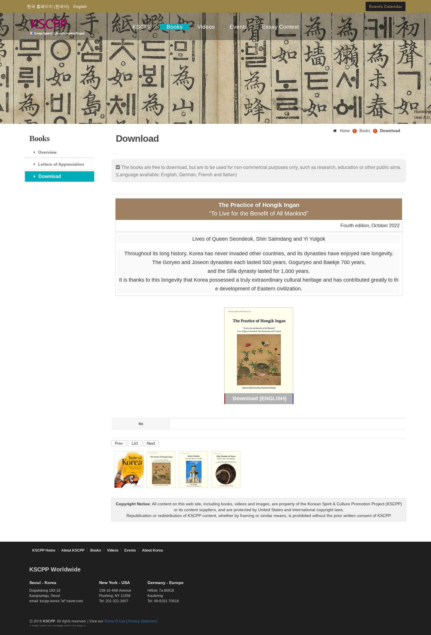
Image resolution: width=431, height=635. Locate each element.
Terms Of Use (114, 620)
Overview (47, 152)
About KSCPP (72, 550)
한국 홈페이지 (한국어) (48, 6)
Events (238, 27)
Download (49, 176)
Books (175, 27)
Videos (206, 27)
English (80, 6)
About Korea (152, 550)
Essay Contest (280, 27)
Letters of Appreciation (61, 164)
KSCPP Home (43, 550)
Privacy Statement (142, 620)
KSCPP (142, 27)
